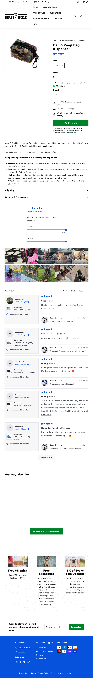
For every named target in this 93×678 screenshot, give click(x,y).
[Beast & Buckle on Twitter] (24, 661)
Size (55, 61)
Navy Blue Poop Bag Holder (24, 372)
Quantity (57, 90)
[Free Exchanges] (46, 561)
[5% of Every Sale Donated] (75, 561)
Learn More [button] (56, 132)
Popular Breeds (41, 18)
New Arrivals (50, 7)
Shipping (39, 655)
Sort (65, 291)
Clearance (55, 13)
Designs (58, 18)
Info (35, 24)
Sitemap (69, 673)
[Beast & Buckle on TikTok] (28, 661)
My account (41, 659)
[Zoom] (25, 53)
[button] (59, 53)
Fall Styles (39, 13)
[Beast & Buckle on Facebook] (20, 661)
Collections (63, 41)
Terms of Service (57, 673)
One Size (59, 66)
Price (55, 72)
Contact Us (41, 648)
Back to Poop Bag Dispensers (48, 531)
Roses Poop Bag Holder (23, 310)
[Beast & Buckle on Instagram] (16, 661)
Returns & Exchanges (45, 651)
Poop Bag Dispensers (77, 41)
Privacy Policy (43, 673)
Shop (35, 7)
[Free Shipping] (18, 561)
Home (55, 41)
